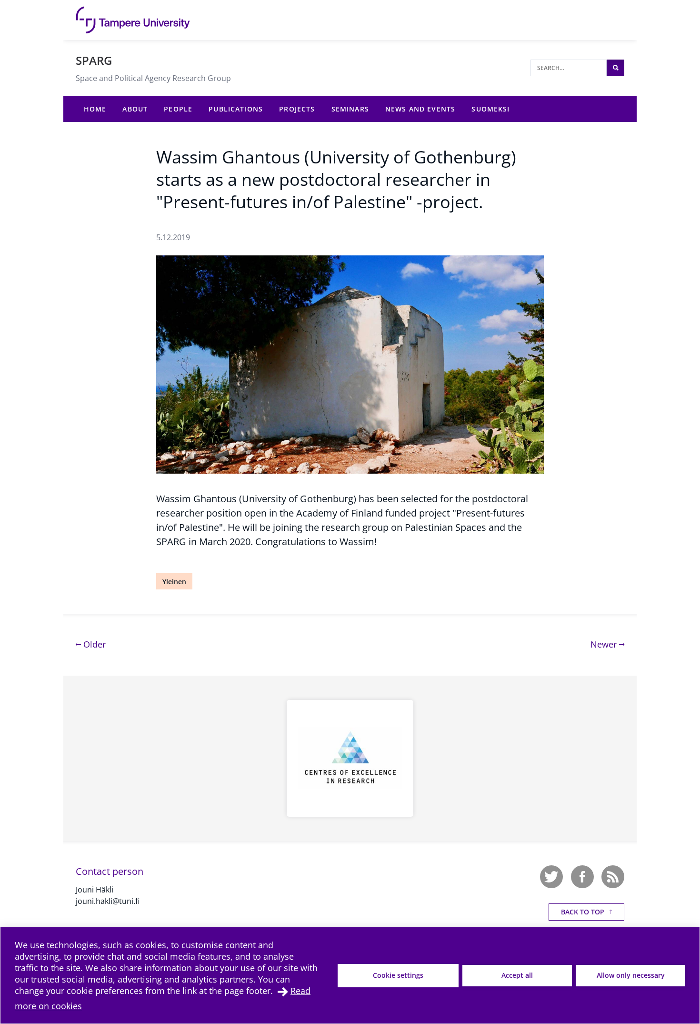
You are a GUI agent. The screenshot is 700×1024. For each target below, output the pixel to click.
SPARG (94, 60)
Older (93, 644)
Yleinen (174, 581)
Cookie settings (398, 975)
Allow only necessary (631, 975)
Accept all (517, 975)
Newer (607, 644)
